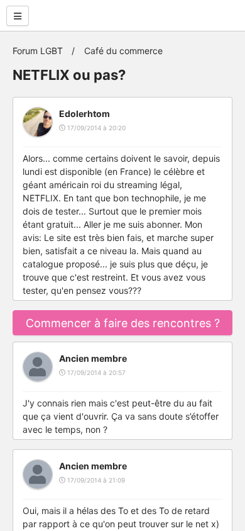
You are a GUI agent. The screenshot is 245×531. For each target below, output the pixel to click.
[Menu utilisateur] (17, 16)
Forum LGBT (38, 50)
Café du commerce (123, 50)
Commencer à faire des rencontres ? (123, 323)
